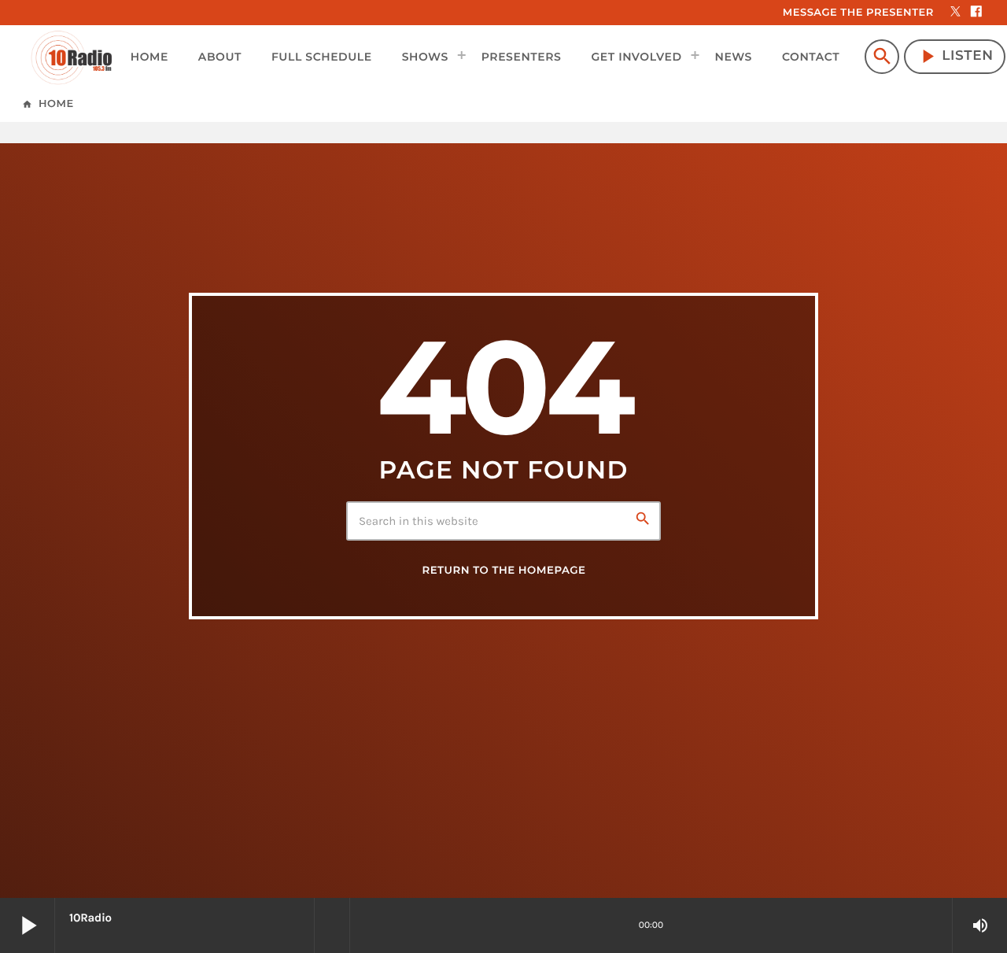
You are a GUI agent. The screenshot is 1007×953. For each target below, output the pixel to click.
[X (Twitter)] (956, 12)
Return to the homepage (503, 570)
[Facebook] (976, 12)
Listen (955, 56)
